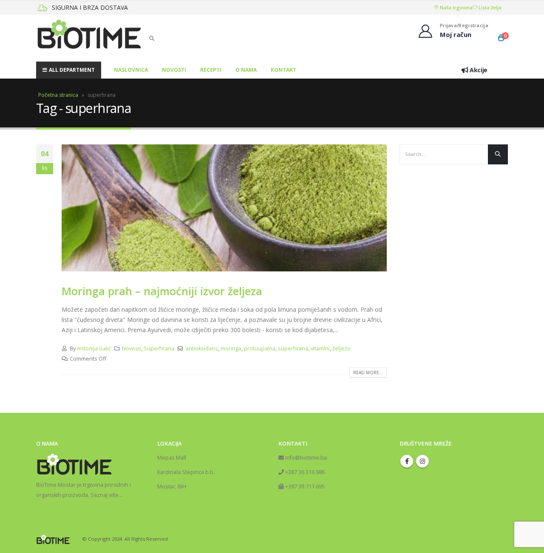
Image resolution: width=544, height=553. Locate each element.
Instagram (422, 461)
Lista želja (489, 7)
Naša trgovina (456, 7)
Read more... (368, 372)
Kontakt (283, 69)
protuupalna (259, 348)
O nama (246, 69)
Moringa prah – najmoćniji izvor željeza (162, 291)
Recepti (210, 69)
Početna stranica (58, 95)
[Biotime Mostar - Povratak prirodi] (89, 38)
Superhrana (159, 348)
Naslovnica (131, 69)
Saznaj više (105, 495)
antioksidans (202, 348)
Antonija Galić (94, 348)
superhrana (293, 348)
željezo (341, 348)
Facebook (406, 461)
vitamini (320, 348)
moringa (231, 348)
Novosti (174, 69)
